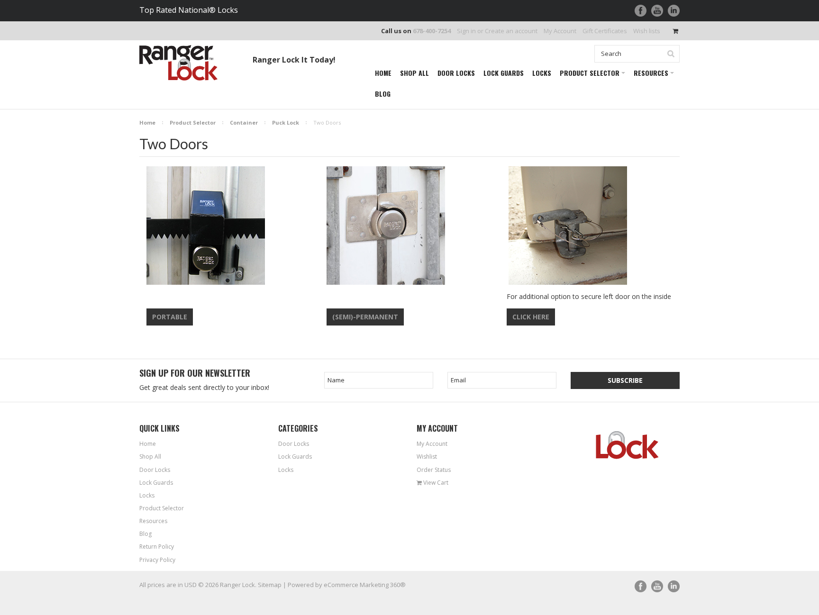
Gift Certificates (604, 31)
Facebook (640, 11)
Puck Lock (285, 122)
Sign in (466, 31)
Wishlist (427, 456)
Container (244, 122)
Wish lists (646, 31)
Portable (169, 316)
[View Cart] (676, 31)
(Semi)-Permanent (365, 316)
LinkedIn (674, 11)
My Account (560, 31)
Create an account (511, 31)
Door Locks (293, 444)
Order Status (434, 470)
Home (147, 122)
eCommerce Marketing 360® (365, 584)
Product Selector (193, 122)
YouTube (657, 11)
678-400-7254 (432, 31)
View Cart (435, 483)
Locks (285, 470)
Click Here (530, 316)
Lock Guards (295, 456)
